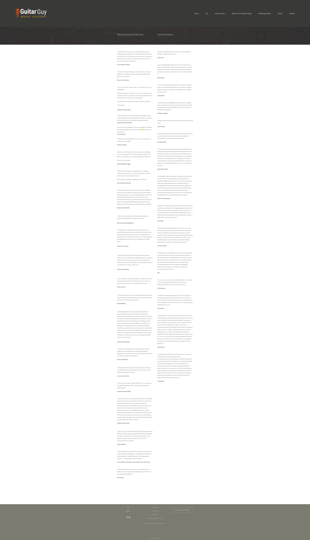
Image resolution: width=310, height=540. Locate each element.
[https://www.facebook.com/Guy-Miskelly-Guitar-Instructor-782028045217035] (127, 517)
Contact (291, 13)
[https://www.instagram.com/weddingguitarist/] (129, 517)
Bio (207, 13)
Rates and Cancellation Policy (242, 13)
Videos (280, 13)
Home (197, 13)
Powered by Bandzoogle (155, 538)
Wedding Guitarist (265, 13)
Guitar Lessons (220, 13)
